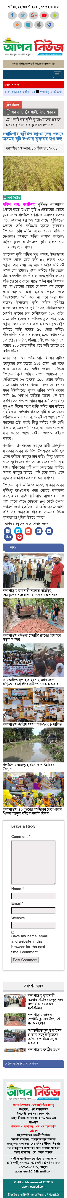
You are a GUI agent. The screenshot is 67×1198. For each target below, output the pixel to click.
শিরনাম (51, 112)
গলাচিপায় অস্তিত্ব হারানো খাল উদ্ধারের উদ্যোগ (28, 767)
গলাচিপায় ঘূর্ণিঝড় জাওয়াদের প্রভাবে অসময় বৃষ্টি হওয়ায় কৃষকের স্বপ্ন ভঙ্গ (33, 136)
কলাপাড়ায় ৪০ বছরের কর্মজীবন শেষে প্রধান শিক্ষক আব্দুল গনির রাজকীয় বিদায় (32, 811)
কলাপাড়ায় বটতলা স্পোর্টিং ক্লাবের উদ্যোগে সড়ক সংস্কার (32, 637)
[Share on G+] (28, 531)
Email (17, 903)
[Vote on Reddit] (49, 531)
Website (18, 918)
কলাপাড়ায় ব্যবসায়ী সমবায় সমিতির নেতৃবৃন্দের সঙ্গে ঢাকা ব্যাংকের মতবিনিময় (30, 592)
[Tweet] (18, 531)
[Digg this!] (8, 537)
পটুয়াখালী (30, 112)
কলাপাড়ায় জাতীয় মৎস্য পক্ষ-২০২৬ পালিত (32, 724)
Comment (20, 836)
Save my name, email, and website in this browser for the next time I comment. (29, 944)
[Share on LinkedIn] (39, 531)
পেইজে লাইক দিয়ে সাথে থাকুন (21, 1064)
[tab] (33, 991)
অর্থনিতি (16, 112)
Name (17, 889)
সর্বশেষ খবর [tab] (33, 986)
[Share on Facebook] (7, 531)
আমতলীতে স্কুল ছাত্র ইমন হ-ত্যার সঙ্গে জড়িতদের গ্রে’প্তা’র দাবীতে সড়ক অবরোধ (30, 682)
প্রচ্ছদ (15, 105)
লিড (41, 112)
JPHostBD (52, 1195)
